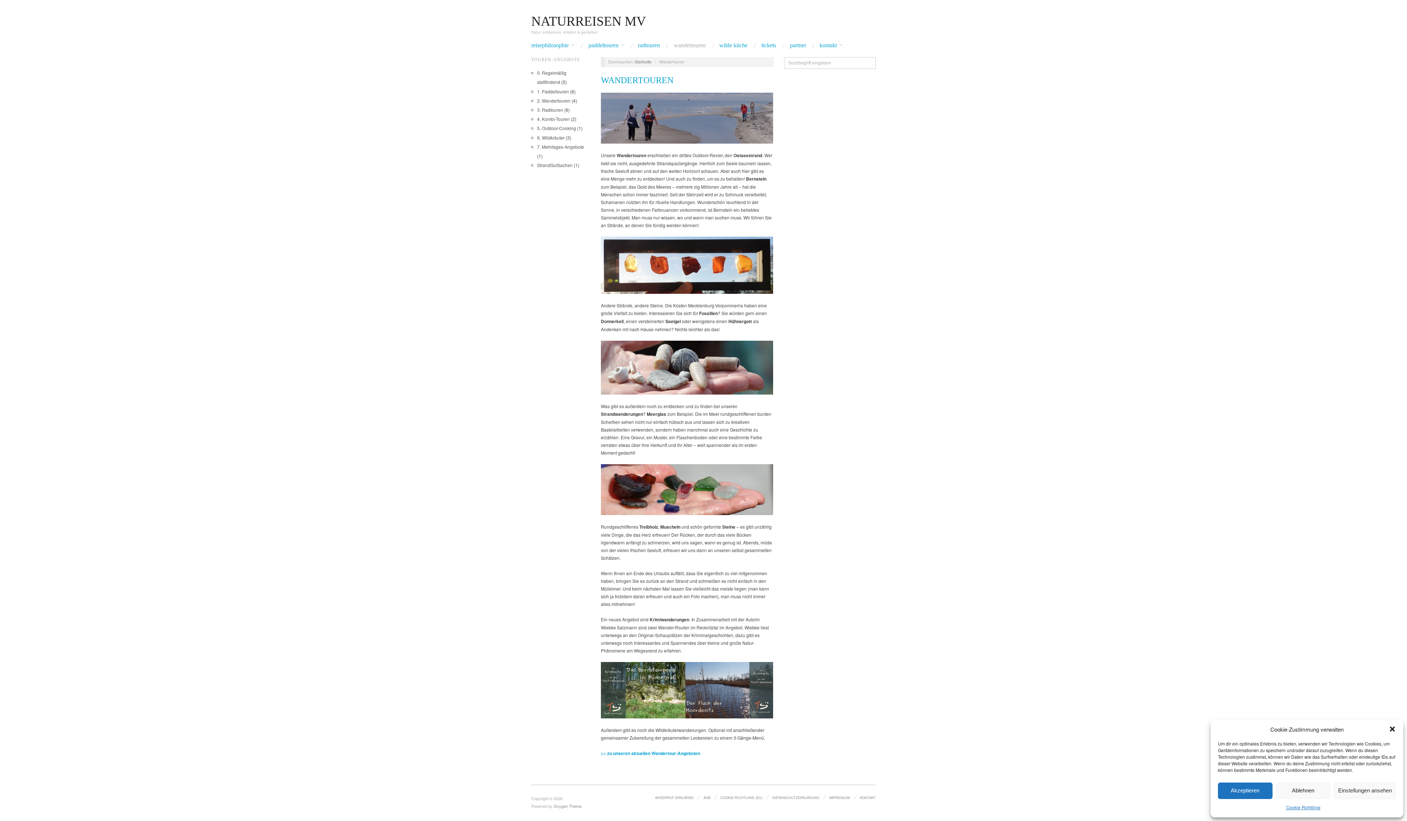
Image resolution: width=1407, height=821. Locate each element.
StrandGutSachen (555, 165)
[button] (1392, 729)
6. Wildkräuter (551, 137)
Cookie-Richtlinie (1303, 807)
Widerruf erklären (674, 797)
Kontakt (828, 45)
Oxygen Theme (567, 806)
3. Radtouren (550, 110)
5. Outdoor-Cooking (556, 128)
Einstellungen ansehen (1365, 790)
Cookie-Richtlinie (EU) (741, 797)
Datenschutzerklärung (795, 797)
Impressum (839, 797)
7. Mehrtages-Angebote (560, 147)
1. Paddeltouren (553, 91)
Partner (798, 45)
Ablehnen (1303, 790)
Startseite (643, 61)
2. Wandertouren (553, 100)
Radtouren (649, 45)
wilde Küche (733, 45)
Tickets (768, 45)
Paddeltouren (603, 45)
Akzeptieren (1245, 790)
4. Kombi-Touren (553, 119)
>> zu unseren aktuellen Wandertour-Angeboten (650, 753)
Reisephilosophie (550, 45)
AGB (707, 797)
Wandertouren (690, 45)
